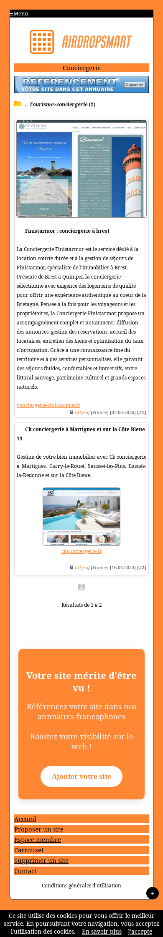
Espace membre (37, 839)
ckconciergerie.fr (81, 551)
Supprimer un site (41, 860)
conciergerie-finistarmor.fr (48, 405)
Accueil (25, 818)
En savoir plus (102, 931)
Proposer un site (39, 829)
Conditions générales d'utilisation (81, 885)
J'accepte (140, 931)
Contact (25, 871)
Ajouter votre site (81, 776)
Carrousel (28, 850)
